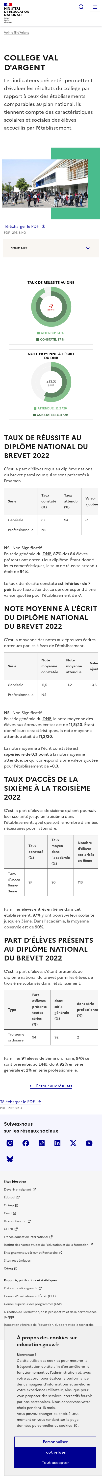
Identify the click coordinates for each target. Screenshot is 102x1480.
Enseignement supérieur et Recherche (31, 1252)
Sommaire (19, 248)
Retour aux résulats (53, 1086)
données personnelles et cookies (45, 1425)
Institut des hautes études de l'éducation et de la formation (46, 1245)
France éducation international (26, 1237)
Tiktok (42, 1143)
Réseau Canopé (15, 1221)
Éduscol (9, 1197)
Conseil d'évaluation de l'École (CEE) (30, 1296)
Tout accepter (55, 1462)
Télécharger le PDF (22, 226)
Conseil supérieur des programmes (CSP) (33, 1304)
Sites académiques (17, 1260)
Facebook (26, 1143)
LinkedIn (57, 1143)
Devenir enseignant (17, 1189)
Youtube (89, 1143)
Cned (8, 1213)
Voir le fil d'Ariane (16, 32)
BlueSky (10, 1159)
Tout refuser (55, 1452)
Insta (10, 1143)
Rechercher (81, 7)
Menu (95, 7)
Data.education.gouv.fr (20, 1288)
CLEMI (8, 1229)
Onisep (9, 1205)
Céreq (8, 1268)
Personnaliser (55, 1442)
